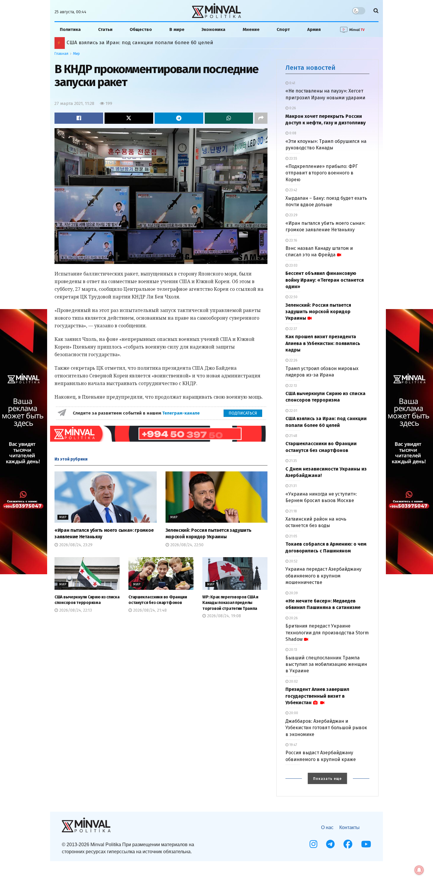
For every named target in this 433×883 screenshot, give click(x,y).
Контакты (349, 827)
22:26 (293, 360)
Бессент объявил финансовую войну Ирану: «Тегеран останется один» (324, 279)
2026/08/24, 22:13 (75, 610)
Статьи (105, 29)
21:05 (292, 536)
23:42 (292, 190)
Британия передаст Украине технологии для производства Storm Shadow (327, 632)
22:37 (292, 329)
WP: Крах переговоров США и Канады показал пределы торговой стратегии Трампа (230, 603)
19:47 (292, 745)
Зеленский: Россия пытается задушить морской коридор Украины (318, 311)
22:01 (292, 411)
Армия (314, 29)
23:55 (292, 158)
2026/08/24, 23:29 (75, 544)
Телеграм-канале (181, 413)
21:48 (292, 436)
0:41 (291, 83)
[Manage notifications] (419, 870)
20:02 (293, 681)
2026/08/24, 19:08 (223, 615)
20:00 (293, 713)
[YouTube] (366, 844)
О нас (327, 827)
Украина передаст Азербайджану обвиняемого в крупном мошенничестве (323, 575)
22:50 (293, 297)
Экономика (213, 29)
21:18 (292, 511)
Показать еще (327, 779)
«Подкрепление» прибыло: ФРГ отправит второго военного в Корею (321, 173)
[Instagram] (313, 844)
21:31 (292, 486)
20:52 (293, 561)
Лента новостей (310, 68)
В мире (176, 29)
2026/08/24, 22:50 (186, 544)
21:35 (292, 461)
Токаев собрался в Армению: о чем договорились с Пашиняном (145, 42)
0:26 (292, 108)
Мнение (251, 29)
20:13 (292, 650)
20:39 (293, 593)
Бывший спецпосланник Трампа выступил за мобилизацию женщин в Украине (326, 664)
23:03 (293, 265)
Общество (141, 29)
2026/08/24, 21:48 (149, 610)
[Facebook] (347, 844)
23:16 (292, 240)
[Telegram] (330, 844)
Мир (76, 54)
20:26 (293, 618)
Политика (70, 29)
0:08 (292, 133)
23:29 (293, 215)
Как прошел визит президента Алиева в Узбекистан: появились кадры (322, 343)
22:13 (292, 386)
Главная (61, 54)
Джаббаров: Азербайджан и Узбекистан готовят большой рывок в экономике (326, 727)
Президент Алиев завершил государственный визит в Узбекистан (317, 695)
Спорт (283, 29)
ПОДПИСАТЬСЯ (243, 413)
